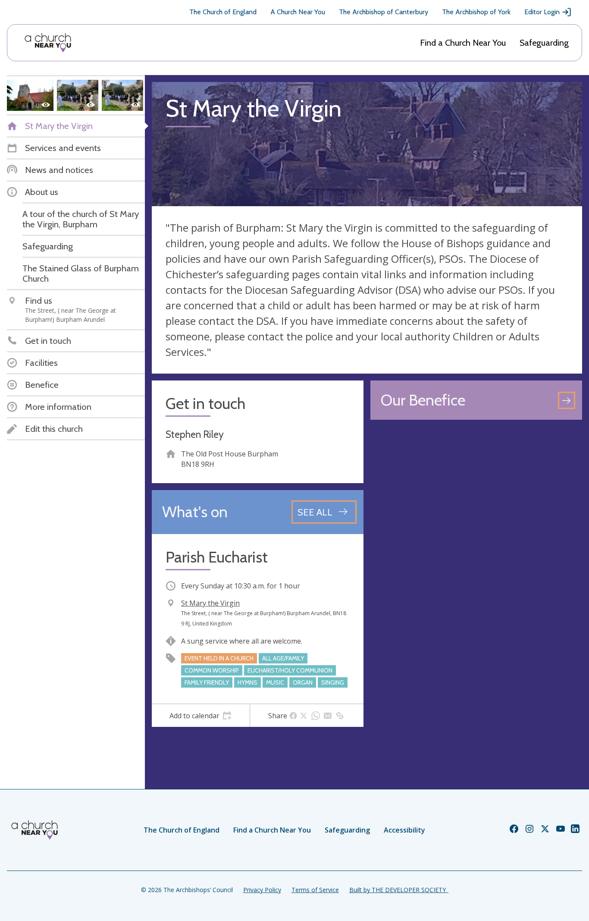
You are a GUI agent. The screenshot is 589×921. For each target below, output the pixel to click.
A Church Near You (297, 12)
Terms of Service (315, 890)
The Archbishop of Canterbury (383, 12)
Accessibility (404, 830)
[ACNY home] (47, 42)
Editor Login (542, 12)
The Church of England (223, 12)
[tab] (200, 715)
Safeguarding (544, 43)
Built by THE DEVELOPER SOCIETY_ (398, 890)
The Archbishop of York (476, 12)
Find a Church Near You (463, 43)
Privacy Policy (262, 890)
